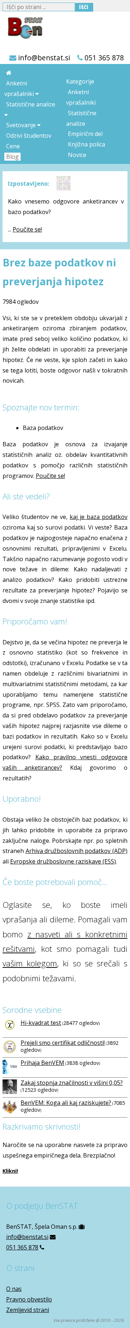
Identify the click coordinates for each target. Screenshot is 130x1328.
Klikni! (10, 1170)
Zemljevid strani (27, 1310)
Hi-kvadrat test (41, 1023)
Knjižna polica (86, 144)
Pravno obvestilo (29, 1299)
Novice (77, 155)
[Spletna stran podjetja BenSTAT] (23, 26)
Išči (83, 7)
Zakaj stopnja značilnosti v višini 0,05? (72, 1083)
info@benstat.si (44, 58)
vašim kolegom (30, 963)
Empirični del (85, 134)
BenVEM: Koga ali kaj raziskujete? (66, 1103)
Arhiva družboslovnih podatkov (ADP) (76, 851)
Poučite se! (27, 229)
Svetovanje (21, 125)
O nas (14, 1289)
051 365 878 (104, 58)
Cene (13, 146)
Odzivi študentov (28, 136)
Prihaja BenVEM (42, 1063)
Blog (12, 157)
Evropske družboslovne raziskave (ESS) (63, 861)
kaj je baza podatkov (98, 517)
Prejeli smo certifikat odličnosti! (63, 1043)
